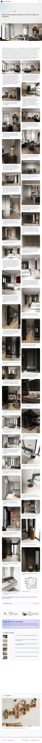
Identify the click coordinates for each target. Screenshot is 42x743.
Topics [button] (4, 740)
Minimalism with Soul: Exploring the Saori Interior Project (26, 652)
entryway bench (7, 241)
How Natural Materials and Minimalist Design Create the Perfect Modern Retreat (26, 644)
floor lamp (12, 82)
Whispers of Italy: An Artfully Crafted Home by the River (26, 656)
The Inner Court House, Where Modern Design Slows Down (27, 647)
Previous (36, 696)
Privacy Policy (11, 740)
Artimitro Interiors (16, 49)
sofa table (10, 133)
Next (39, 696)
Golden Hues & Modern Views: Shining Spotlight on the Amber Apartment (26, 640)
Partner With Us (26, 740)
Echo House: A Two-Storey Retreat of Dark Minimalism (26, 635)
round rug (36, 99)
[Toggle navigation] (39, 1)
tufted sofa (8, 75)
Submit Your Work (35, 740)
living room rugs (29, 97)
